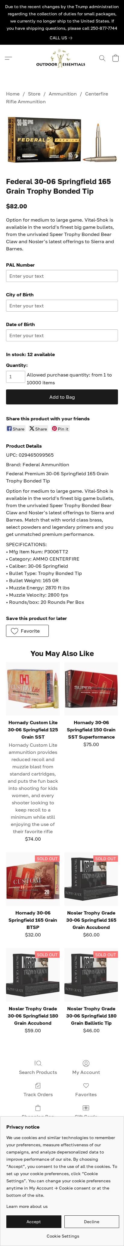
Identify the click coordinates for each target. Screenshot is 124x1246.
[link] (62, 37)
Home (13, 94)
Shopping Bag (38, 1117)
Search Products (38, 1072)
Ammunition (63, 94)
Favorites (86, 1094)
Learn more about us (27, 1206)
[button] (62, 58)
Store (34, 94)
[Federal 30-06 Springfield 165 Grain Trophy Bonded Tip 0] (62, 140)
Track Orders (38, 1094)
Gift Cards (86, 1117)
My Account (86, 1072)
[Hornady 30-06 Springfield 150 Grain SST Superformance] (91, 688)
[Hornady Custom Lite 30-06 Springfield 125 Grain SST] (33, 688)
